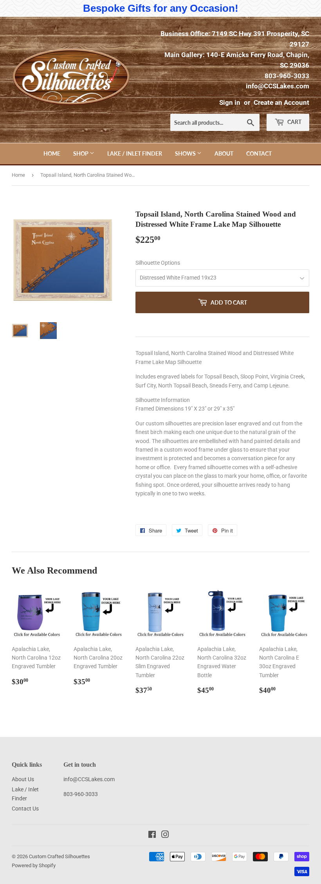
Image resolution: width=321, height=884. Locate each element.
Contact (259, 153)
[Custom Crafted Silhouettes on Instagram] (165, 835)
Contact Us (25, 808)
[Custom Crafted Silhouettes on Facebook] (152, 835)
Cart (293, 121)
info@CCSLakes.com (277, 86)
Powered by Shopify (34, 865)
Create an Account (281, 102)
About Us (23, 779)
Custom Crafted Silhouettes (59, 856)
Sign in (229, 102)
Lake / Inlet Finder (134, 153)
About (224, 153)
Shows (186, 153)
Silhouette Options (157, 263)
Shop (81, 153)
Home (51, 153)
